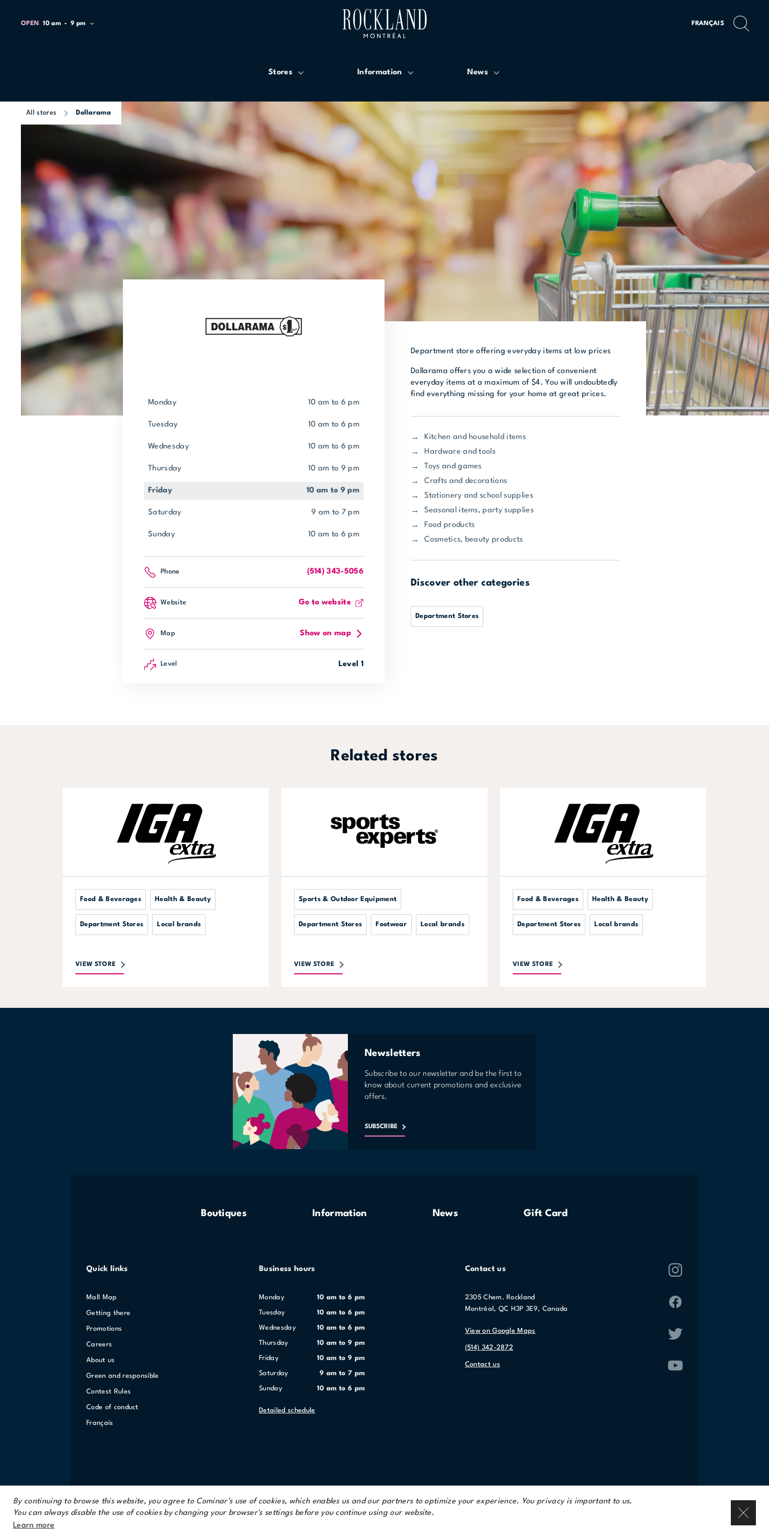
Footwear (391, 924)
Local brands (179, 924)
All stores (41, 112)
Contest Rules (108, 1391)
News (445, 1213)
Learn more (33, 1526)
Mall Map (101, 1297)
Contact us (482, 1364)
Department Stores (447, 616)
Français (708, 23)
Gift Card (546, 1213)
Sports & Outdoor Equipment (348, 899)
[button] (62, 23)
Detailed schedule (287, 1410)
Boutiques (224, 1213)
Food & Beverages (110, 899)
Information (339, 1213)
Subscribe (381, 1126)
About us (100, 1360)
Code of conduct (112, 1407)
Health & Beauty (183, 899)
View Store (95, 964)
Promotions (104, 1328)
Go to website (325, 602)
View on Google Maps (500, 1331)
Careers (99, 1344)
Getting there (108, 1313)
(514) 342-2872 (489, 1347)
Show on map (325, 633)
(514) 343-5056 (335, 572)
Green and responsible (122, 1376)
